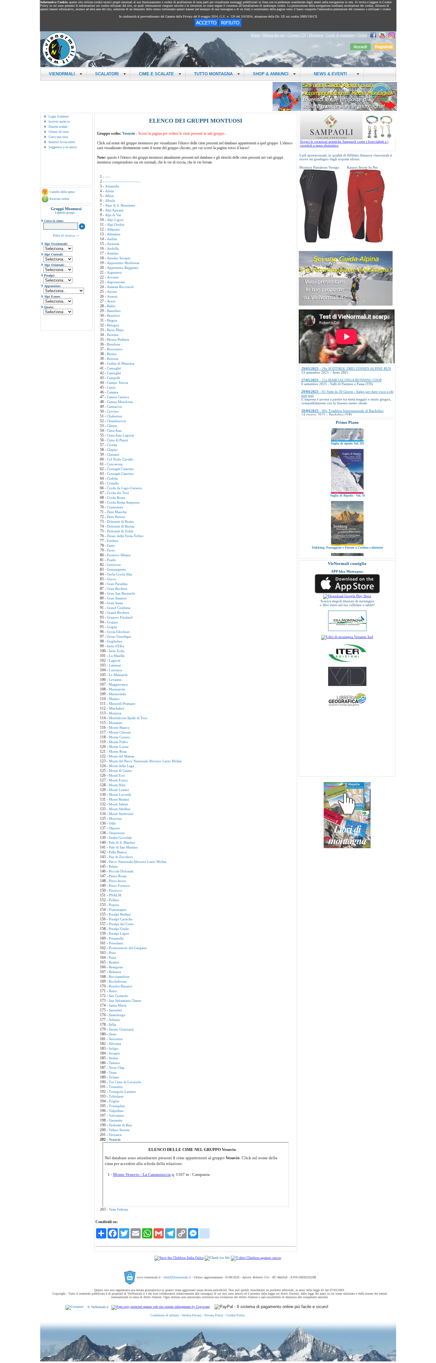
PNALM (115, 895)
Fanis (111, 545)
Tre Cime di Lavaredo (125, 1082)
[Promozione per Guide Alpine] (335, 109)
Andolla (113, 248)
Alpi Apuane (114, 210)
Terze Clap (116, 1068)
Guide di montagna (340, 35)
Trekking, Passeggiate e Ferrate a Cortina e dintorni (347, 520)
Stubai (113, 1058)
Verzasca (115, 1135)
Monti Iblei (117, 785)
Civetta (112, 445)
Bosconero (115, 349)
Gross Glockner (118, 632)
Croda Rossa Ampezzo (123, 502)
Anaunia (113, 244)
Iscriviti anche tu (59, 121)
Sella (112, 1024)
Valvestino (116, 1115)
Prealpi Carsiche (120, 919)
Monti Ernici (118, 780)
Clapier (112, 450)
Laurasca (115, 670)
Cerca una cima (58, 137)
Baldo (111, 306)
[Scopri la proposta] (346, 304)
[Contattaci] (74, 1307)
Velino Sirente (119, 1130)
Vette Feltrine (118, 1209)
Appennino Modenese (123, 263)
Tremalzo (116, 1087)
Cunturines (115, 507)
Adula (109, 191)
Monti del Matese (121, 756)
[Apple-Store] (347, 593)
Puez (112, 953)
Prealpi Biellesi (120, 914)
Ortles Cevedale (120, 838)
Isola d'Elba (115, 646)
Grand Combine (119, 608)
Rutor (113, 991)
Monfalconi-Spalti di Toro (128, 718)
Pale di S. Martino (122, 842)
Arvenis (112, 277)
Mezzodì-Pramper (122, 703)
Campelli (113, 378)
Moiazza (115, 713)
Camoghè (114, 368)
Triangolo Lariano (122, 1091)
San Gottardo (118, 996)
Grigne (112, 627)
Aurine (112, 291)
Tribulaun (116, 1096)
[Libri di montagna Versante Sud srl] (347, 637)
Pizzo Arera (117, 881)
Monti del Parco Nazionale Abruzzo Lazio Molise (145, 761)
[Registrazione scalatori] (383, 49)
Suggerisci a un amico (63, 147)
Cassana (112, 392)
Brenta (112, 354)
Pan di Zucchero (121, 857)
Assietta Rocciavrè (120, 287)
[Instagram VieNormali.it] (391, 35)
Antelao (112, 253)
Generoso (114, 565)
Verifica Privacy (192, 1315)
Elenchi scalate (58, 126)
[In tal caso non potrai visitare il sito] (230, 25)
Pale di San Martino (123, 847)
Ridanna (115, 972)
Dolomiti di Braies (120, 521)
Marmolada (117, 694)
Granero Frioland (119, 617)
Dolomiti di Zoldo (120, 531)
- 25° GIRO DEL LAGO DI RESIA (336, 403)
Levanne (115, 680)
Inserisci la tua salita (62, 142)
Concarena (115, 464)
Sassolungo (117, 1015)
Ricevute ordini (59, 199)
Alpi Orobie (115, 224)
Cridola (112, 478)
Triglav (114, 1101)
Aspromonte (116, 282)
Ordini (362, 35)
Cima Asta (114, 430)
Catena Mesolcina (120, 402)
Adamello (112, 186)
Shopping (316, 35)
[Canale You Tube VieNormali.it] (382, 35)
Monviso (115, 818)
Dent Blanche (117, 512)
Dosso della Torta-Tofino (125, 536)
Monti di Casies (120, 771)
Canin (111, 387)
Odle (112, 823)
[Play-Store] (347, 596)
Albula (110, 200)
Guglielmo (115, 641)
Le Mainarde (118, 675)
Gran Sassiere (117, 598)
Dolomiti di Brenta (120, 526)
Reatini (114, 962)
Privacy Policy (214, 1315)
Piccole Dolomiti (121, 871)
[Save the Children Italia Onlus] (179, 1258)
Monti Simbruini (121, 814)
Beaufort (113, 315)
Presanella (116, 938)
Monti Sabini (118, 804)
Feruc (111, 550)
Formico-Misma (119, 555)
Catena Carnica (118, 397)
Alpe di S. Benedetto (120, 205)
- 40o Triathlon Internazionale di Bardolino (342, 391)
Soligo (113, 1048)
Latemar (115, 665)
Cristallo (113, 483)
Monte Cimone (120, 732)
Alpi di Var (113, 215)
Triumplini (117, 1106)
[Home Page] (59, 65)
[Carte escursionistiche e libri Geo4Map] (347, 708)
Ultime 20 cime (59, 131)
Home (255, 35)
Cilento (112, 426)
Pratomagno (118, 909)
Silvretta (115, 1044)
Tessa (113, 1072)
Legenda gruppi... (66, 212)
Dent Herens (116, 517)
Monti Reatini (119, 799)
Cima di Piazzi (117, 440)
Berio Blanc (115, 330)
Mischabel (116, 708)
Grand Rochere (118, 612)
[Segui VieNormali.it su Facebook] (373, 35)
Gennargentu (116, 569)
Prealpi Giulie (119, 929)
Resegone (116, 967)
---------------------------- (123, 181)
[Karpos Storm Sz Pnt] (366, 241)
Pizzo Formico (119, 885)
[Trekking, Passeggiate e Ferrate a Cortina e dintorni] (347, 517)
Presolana (116, 943)
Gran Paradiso (117, 584)
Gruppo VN (297, 35)
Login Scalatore (59, 116)
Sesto (113, 1034)
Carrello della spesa (61, 192)
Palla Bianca (118, 852)
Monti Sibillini (119, 809)
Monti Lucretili (120, 794)
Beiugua (113, 325)
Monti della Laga (121, 766)
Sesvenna (116, 1039)
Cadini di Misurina (120, 363)
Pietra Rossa (117, 876)
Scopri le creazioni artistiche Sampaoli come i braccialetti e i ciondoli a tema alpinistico (344, 143)
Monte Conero (119, 737)
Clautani (113, 454)
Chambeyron (116, 421)
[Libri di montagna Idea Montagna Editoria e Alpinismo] (347, 630)
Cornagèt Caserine (120, 469)
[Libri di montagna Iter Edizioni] (347, 662)
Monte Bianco (119, 727)
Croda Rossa (116, 497)
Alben (109, 196)
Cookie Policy (235, 1315)
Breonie (112, 359)
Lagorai (114, 660)
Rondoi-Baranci (120, 986)
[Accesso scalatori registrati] (360, 49)
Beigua (112, 320)
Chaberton (114, 416)
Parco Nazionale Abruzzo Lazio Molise (137, 862)
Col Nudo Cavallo (120, 459)
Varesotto (116, 1120)
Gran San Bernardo (121, 593)
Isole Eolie (116, 651)
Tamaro (114, 1063)
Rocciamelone (119, 976)
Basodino (114, 311)
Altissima (113, 234)
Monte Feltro (118, 742)
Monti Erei (117, 775)
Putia (112, 957)
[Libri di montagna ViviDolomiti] (347, 685)
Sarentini (115, 1010)
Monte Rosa (117, 751)
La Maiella (116, 656)
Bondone (113, 344)
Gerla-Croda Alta (119, 574)
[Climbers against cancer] (256, 1258)
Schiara (114, 1020)
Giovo (111, 579)
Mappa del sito (274, 35)
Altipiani (113, 229)
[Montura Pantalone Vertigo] (318, 241)
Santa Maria (117, 1005)
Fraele (111, 560)
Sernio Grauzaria (121, 1029)
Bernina (112, 335)
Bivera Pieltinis (118, 339)
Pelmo (113, 866)
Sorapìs (114, 1053)
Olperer (114, 828)
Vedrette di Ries (120, 1125)
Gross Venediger (119, 636)
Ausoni (112, 296)
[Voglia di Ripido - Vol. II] (347, 465)
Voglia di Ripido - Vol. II (347, 468)
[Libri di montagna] (347, 847)
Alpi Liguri (115, 220)
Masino (114, 699)
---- (107, 177)
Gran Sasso (115, 603)
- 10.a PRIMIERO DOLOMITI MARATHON (343, 414)
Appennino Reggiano (123, 268)
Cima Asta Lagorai (120, 435)
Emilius (112, 541)
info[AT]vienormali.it (177, 1277)
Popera (114, 905)
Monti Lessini (119, 790)
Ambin (112, 239)
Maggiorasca (118, 684)
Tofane (114, 1077)
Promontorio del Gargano (128, 948)
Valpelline (116, 1111)
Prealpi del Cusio (121, 924)
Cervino (113, 411)
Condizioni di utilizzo (164, 1315)
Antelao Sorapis (118, 258)
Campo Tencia (117, 383)
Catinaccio (114, 406)
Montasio (116, 723)
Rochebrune (118, 981)
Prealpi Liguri (119, 933)
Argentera (114, 272)
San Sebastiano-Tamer (125, 1000)
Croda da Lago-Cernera (124, 488)
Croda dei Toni (118, 493)
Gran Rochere (117, 588)
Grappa (112, 622)
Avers (111, 301)
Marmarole (117, 689)
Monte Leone (119, 747)
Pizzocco (115, 890)
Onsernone (117, 833)
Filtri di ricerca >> (66, 235)
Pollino (114, 900)
